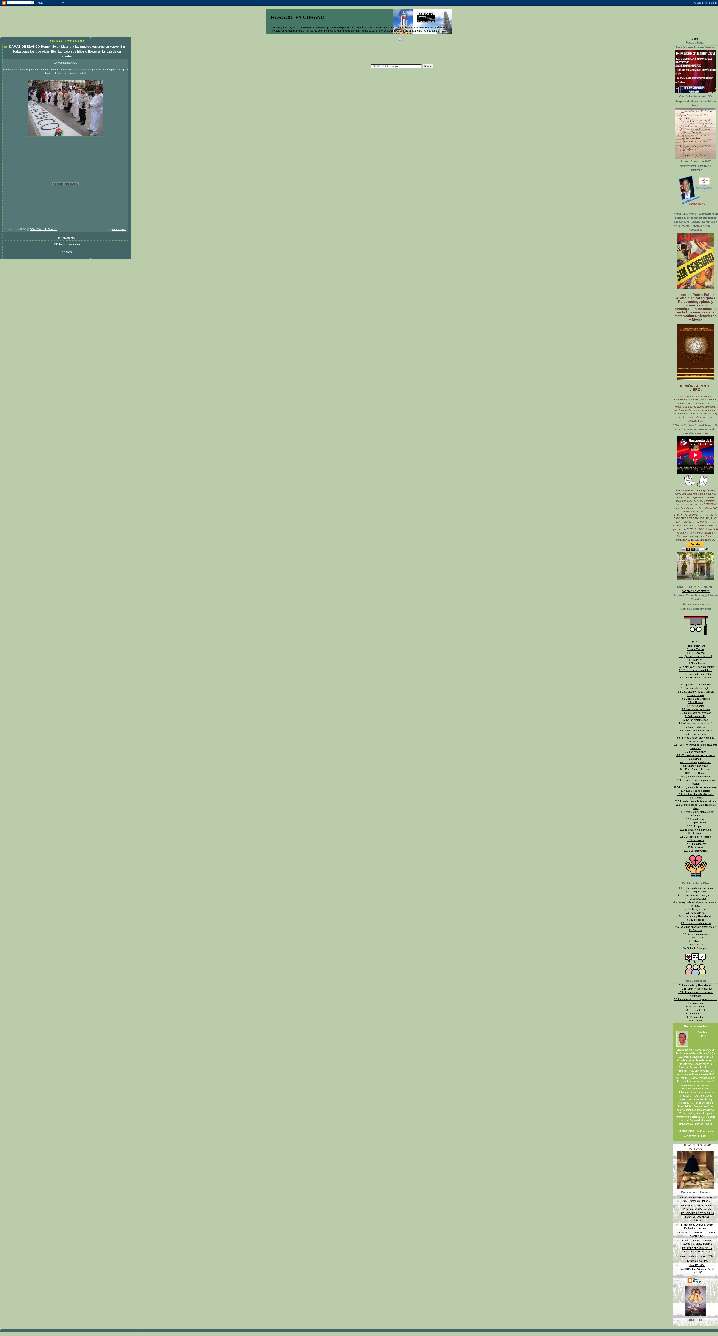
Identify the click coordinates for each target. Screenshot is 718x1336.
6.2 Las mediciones (695, 752)
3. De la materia (695, 695)
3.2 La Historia (695, 702)
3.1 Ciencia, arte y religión (696, 699)
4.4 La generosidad (695, 898)
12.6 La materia (695, 840)
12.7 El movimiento (695, 844)
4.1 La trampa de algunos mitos (696, 888)
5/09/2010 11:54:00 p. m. (43, 229)
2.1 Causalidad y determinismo (695, 670)
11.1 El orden (695, 798)
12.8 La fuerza (695, 847)
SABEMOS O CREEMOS (696, 591)
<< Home (67, 251)
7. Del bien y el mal (695, 909)
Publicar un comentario (68, 244)
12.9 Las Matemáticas (696, 851)
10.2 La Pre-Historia (695, 773)
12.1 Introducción (695, 819)
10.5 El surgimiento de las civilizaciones (695, 787)
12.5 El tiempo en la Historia (695, 837)
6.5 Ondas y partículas (695, 766)
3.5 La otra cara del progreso (695, 713)
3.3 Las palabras (696, 706)
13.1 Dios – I (695, 941)
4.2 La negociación (695, 891)
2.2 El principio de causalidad (695, 674)
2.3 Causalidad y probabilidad (695, 677)
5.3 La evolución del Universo (696, 730)
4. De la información (695, 716)
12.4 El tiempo (695, 833)
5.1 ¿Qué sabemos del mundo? (696, 723)
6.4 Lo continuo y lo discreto (695, 762)
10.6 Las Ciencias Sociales (695, 791)
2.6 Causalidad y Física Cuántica (696, 692)
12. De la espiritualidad (695, 934)
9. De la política (695, 1017)
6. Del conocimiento (695, 741)
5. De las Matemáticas (695, 720)
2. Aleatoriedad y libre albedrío (695, 985)
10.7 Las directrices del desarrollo (695, 794)
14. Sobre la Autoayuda (695, 948)
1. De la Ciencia (695, 649)
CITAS (695, 642)
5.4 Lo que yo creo (695, 734)
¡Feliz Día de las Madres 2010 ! (697, 1256)
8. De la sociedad (695, 1006)
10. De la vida (695, 1020)
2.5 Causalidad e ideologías (696, 688)
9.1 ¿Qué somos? (695, 912)
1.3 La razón (695, 660)
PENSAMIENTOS (695, 646)
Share (695, 39)
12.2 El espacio (695, 826)
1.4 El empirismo (695, 663)
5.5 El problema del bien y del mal (695, 738)
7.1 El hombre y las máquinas (695, 989)
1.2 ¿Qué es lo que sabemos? (695, 656)
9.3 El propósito (695, 920)
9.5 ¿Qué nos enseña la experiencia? (695, 927)
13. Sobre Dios (696, 937)
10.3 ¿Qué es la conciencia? (695, 776)
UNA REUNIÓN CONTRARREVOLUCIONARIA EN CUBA (697, 1268)
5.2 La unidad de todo (695, 727)
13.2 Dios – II (695, 944)
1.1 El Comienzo (696, 653)
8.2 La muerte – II (695, 1013)
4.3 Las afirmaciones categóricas (696, 895)
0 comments (119, 229)
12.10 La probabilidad (695, 822)
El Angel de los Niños (697, 1261)
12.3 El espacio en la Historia (695, 829)
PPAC (702, 1036)
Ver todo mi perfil (697, 1135)
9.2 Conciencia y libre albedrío (695, 916)
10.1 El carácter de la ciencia (695, 769)
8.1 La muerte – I (695, 1010)
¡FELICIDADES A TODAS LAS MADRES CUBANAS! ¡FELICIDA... (697, 1216)
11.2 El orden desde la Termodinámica (695, 801)
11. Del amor (695, 930)
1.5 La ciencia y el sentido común (695, 667)
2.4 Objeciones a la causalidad (695, 684)
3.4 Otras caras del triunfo (696, 709)
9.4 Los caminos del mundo (696, 923)
